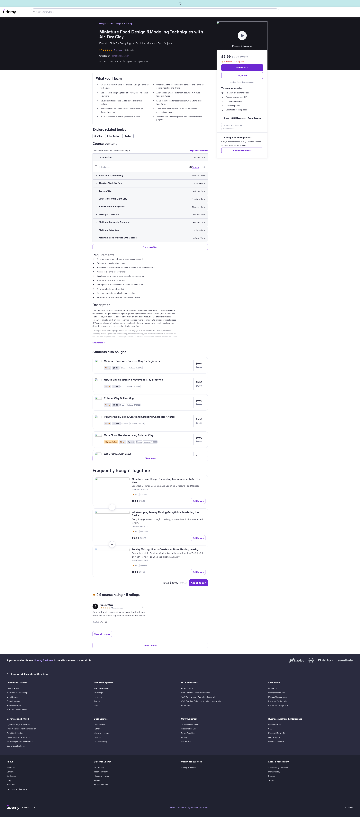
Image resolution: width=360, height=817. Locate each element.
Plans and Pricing (101, 776)
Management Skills (276, 692)
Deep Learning (100, 741)
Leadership (273, 688)
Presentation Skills (189, 728)
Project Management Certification (21, 728)
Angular (97, 701)
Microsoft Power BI (276, 733)
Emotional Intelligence (278, 705)
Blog (9, 780)
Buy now (242, 75)
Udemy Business (43, 660)
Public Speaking (188, 733)
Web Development (102, 688)
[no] (106, 622)
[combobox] (155, 11)
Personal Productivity (277, 701)
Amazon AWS (187, 688)
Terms (271, 780)
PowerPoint (186, 741)
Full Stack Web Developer (18, 692)
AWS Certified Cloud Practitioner (195, 692)
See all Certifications (16, 746)
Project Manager (14, 701)
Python (97, 728)
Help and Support (101, 784)
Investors (11, 784)
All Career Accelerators (17, 709)
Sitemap (271, 776)
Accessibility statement (278, 767)
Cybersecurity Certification (18, 724)
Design (102, 23)
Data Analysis (274, 737)
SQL (270, 728)
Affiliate (97, 780)
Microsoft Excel (275, 724)
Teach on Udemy (101, 771)
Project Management (277, 697)
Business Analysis (276, 741)
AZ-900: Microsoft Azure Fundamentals (198, 697)
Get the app (99, 767)
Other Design (115, 23)
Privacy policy (274, 771)
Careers (10, 771)
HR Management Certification (20, 741)
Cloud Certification (15, 733)
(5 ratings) (118, 50)
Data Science (99, 724)
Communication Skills (190, 724)
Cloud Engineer (13, 697)
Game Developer (14, 705)
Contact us (11, 776)
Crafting (128, 23)
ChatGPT (98, 737)
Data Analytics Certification (18, 737)
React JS (98, 697)
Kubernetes (186, 705)
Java (96, 705)
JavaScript (98, 692)
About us (11, 767)
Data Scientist (13, 688)
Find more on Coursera (17, 789)
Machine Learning (102, 733)
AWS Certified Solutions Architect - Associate (201, 701)
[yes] (101, 622)
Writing (184, 737)
